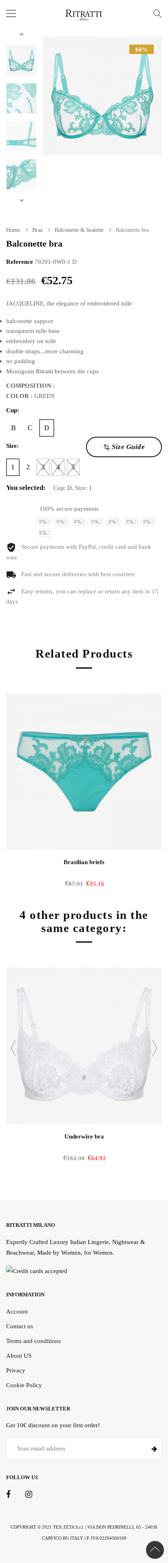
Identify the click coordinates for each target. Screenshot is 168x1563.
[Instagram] (28, 1495)
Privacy (15, 1370)
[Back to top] (155, 1550)
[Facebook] (8, 1495)
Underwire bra (84, 1136)
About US (18, 1355)
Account (17, 1311)
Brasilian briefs (84, 862)
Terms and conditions (33, 1340)
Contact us (19, 1326)
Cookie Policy (24, 1384)
